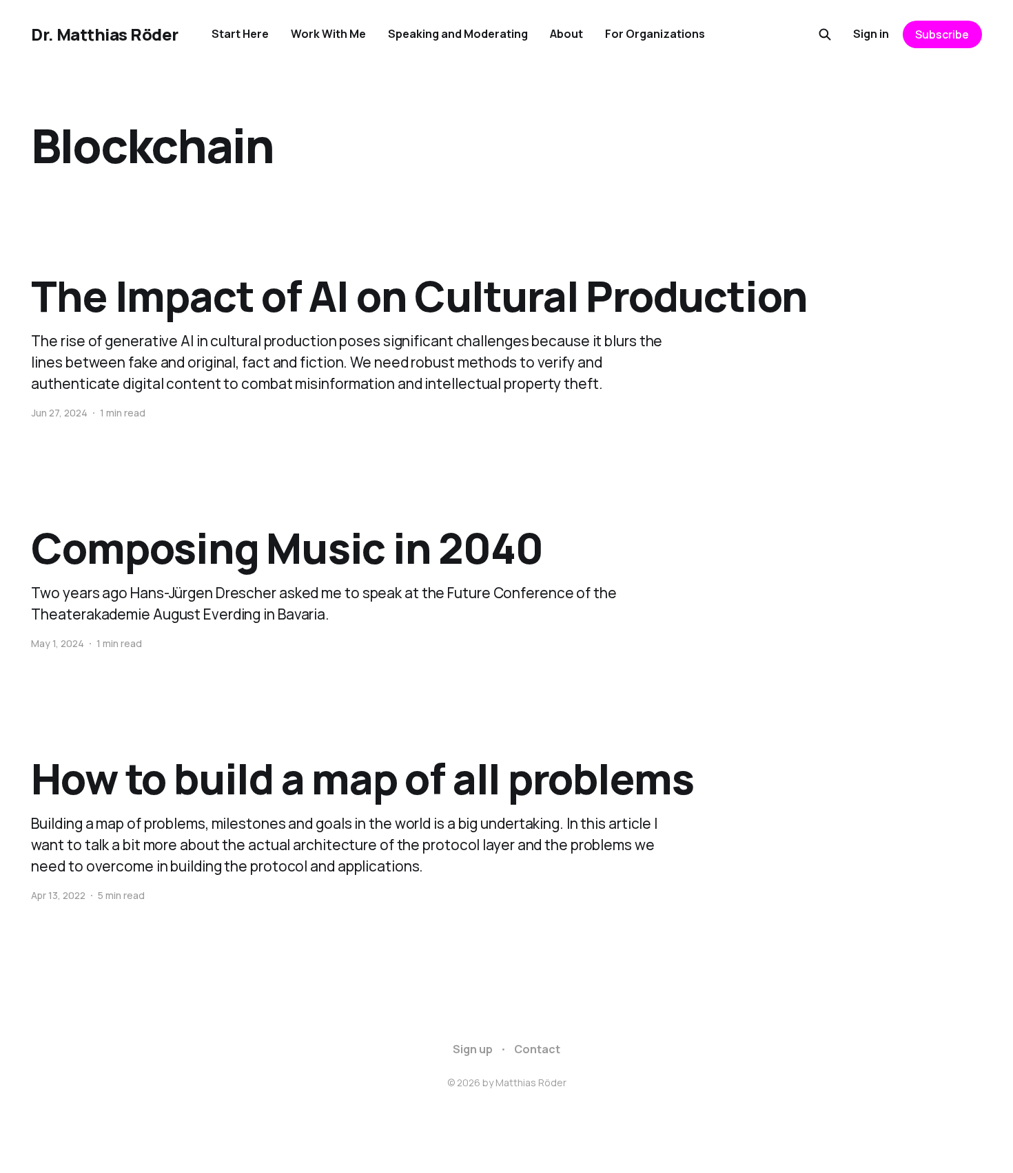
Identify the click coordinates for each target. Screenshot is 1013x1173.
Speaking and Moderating (458, 33)
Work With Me (328, 33)
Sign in (871, 33)
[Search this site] (825, 34)
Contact (537, 1049)
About (566, 33)
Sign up (473, 1049)
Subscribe (942, 34)
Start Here (240, 33)
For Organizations (655, 33)
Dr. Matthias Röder (104, 34)
